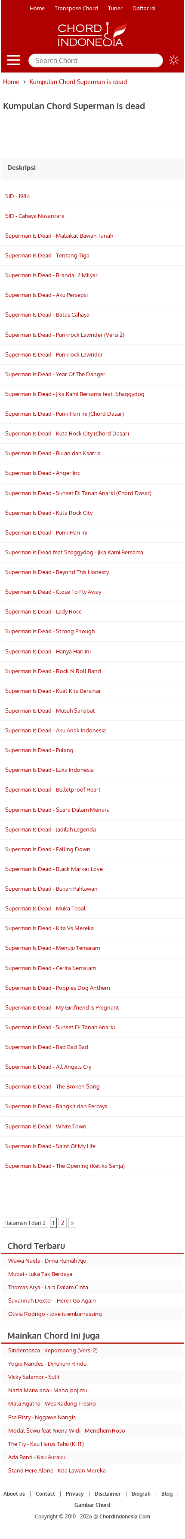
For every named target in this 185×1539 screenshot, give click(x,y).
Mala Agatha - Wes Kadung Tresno (52, 1403)
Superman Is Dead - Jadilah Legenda (50, 829)
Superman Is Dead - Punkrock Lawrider (54, 354)
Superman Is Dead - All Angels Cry (48, 1066)
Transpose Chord (76, 8)
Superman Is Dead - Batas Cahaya (47, 314)
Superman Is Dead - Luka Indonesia (49, 769)
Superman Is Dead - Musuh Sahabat (50, 710)
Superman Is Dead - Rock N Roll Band (53, 671)
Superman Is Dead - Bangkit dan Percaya (56, 1106)
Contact (45, 1494)
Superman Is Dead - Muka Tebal (45, 908)
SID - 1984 (17, 196)
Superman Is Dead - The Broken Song (52, 1086)
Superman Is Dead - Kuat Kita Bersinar (53, 690)
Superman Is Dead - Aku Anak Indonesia (55, 730)
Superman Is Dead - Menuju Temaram (52, 947)
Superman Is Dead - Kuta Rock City (48, 512)
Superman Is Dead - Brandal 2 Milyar (51, 275)
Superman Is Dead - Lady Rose (43, 611)
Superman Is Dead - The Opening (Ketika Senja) (65, 1165)
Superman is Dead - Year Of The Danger (55, 374)
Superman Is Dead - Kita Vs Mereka (49, 928)
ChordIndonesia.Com (124, 1516)
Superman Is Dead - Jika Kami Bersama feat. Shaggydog (75, 393)
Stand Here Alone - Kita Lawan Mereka (57, 1470)
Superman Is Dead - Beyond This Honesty (57, 571)
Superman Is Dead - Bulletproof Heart (53, 789)
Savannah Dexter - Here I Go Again (52, 1300)
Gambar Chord (93, 1505)
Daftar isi (144, 8)
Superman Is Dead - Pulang (39, 750)
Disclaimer (108, 1494)
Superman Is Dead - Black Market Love (54, 868)
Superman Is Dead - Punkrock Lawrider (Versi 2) (64, 334)
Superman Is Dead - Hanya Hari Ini (48, 651)
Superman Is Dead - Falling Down (47, 849)
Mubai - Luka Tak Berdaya (40, 1273)
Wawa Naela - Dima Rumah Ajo (47, 1260)
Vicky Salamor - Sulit (34, 1376)
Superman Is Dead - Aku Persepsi (46, 294)
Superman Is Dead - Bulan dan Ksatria (53, 453)
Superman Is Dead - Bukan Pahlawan (51, 888)
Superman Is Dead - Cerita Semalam (50, 968)
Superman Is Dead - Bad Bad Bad (46, 1046)
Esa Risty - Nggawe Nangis (42, 1417)
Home (37, 8)
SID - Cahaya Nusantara (35, 215)
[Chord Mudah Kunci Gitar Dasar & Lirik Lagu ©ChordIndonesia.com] (93, 46)
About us (14, 1494)
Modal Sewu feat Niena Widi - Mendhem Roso (66, 1430)
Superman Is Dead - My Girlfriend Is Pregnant (62, 1007)
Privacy (75, 1494)
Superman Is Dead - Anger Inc (42, 472)
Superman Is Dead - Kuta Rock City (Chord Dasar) (67, 433)
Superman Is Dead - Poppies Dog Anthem (57, 987)
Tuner (115, 8)
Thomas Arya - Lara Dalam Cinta (48, 1287)
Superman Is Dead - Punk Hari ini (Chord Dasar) (64, 413)
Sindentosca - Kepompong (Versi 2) (53, 1350)
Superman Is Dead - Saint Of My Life (50, 1146)
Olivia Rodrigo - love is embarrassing (55, 1313)
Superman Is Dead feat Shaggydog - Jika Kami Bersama (74, 552)
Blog (167, 1494)
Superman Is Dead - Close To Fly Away (53, 591)
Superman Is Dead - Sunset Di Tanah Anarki (60, 1027)
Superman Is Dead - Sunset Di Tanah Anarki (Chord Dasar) (78, 493)
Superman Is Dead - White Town (45, 1126)
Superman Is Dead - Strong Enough (50, 631)
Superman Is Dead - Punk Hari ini (46, 532)
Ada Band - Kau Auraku (36, 1457)
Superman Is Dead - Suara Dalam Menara (57, 809)
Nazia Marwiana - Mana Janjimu (47, 1390)
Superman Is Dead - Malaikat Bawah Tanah (59, 235)
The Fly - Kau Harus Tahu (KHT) (46, 1443)
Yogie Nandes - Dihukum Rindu (47, 1363)
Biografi (141, 1494)
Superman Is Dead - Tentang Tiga (47, 255)
